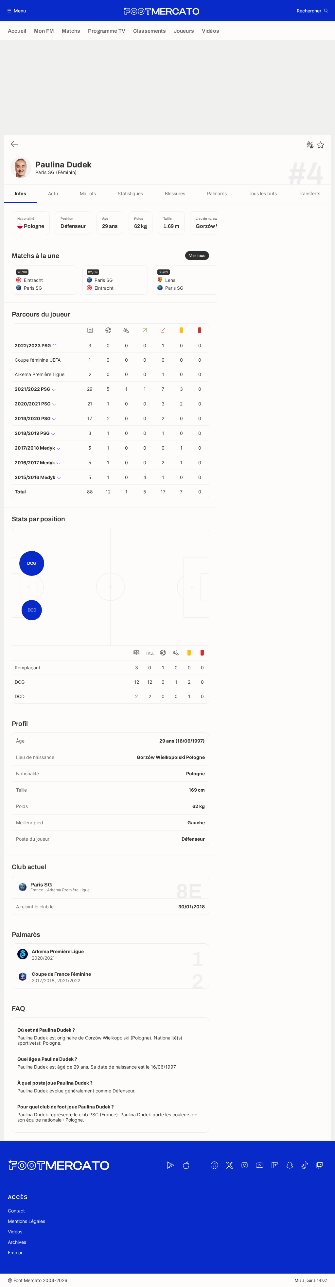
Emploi (15, 1252)
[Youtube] (259, 1165)
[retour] (14, 144)
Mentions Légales (26, 1221)
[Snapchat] (289, 1165)
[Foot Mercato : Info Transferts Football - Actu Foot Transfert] (161, 11)
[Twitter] (229, 1165)
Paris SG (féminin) (56, 172)
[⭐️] (321, 145)
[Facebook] (214, 1165)
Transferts (309, 193)
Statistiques (130, 193)
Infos (20, 193)
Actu (53, 193)
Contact (16, 1210)
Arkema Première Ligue (39, 374)
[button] (17, 10)
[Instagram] (244, 1165)
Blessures (175, 193)
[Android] (171, 1165)
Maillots (88, 193)
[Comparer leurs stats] (310, 145)
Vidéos (15, 1231)
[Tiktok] (304, 1165)
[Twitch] (320, 1165)
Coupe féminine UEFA (38, 360)
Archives (17, 1242)
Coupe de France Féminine (61, 974)
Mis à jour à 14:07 (311, 1280)
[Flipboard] (274, 1165)
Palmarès (217, 193)
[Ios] (186, 1165)
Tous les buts (263, 193)
